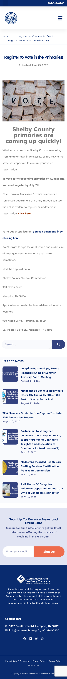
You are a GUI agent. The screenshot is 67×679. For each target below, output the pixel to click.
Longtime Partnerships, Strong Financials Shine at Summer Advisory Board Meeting (40, 373)
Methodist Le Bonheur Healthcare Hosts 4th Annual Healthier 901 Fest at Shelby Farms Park (42, 395)
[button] (5, 3)
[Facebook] (24, 638)
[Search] (58, 344)
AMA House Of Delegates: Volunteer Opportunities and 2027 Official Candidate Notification (42, 488)
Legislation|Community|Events (36, 36)
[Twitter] (36, 638)
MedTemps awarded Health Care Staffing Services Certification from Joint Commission (41, 466)
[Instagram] (42, 638)
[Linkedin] (30, 638)
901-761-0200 (56, 3)
